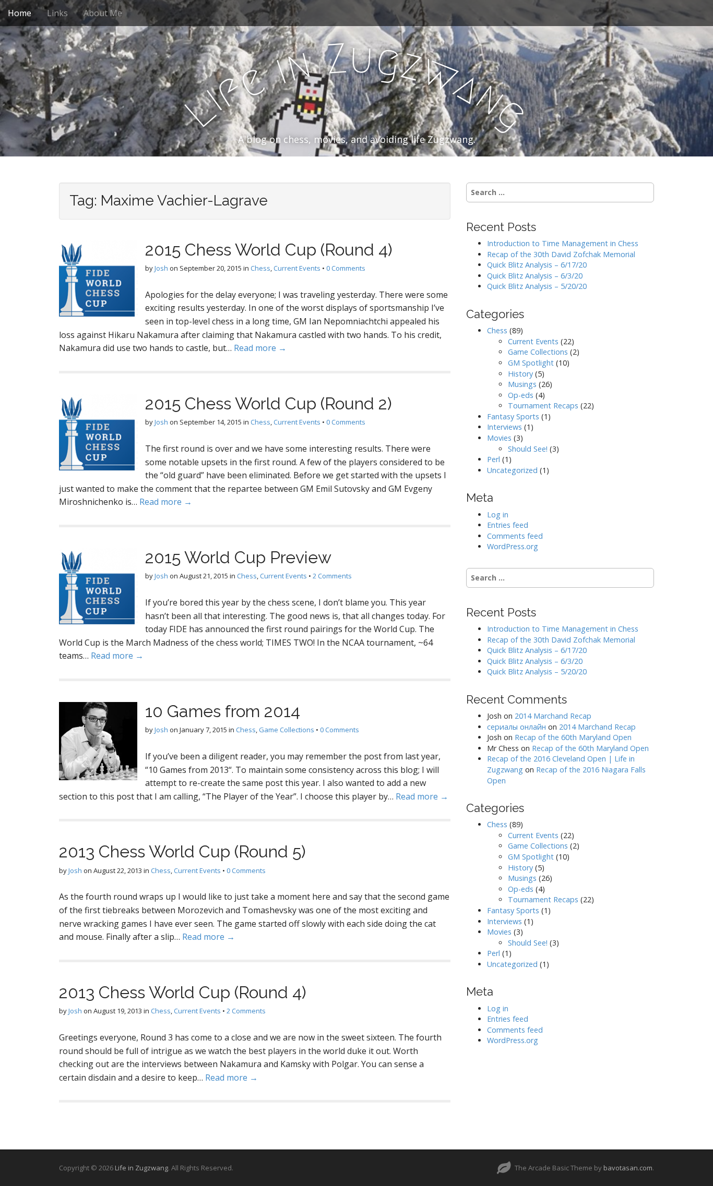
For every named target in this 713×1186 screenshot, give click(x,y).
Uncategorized (512, 470)
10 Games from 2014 (222, 711)
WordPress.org (512, 546)
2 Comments (332, 575)
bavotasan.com (627, 1167)
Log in (497, 514)
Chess (260, 268)
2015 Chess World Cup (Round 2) (268, 403)
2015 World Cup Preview (238, 557)
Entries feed (507, 525)
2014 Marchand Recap (553, 716)
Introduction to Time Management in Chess (562, 243)
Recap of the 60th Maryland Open (573, 737)
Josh (161, 268)
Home (19, 13)
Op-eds (520, 395)
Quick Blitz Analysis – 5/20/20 (537, 286)
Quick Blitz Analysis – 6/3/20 (535, 276)
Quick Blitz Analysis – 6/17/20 (537, 265)
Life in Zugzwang (141, 1167)
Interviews (504, 427)
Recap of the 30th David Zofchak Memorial (561, 254)
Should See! (528, 449)
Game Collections (286, 729)
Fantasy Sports (513, 416)
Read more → (260, 348)
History (520, 374)
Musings (522, 384)
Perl (493, 459)
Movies (499, 438)
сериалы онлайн (516, 727)
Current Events (297, 268)
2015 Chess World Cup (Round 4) (269, 249)
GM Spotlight (531, 363)
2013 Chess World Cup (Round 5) (182, 851)
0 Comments (345, 268)
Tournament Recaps (543, 405)
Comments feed (515, 536)
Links (57, 13)
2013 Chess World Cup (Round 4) (182, 992)
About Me (103, 13)
